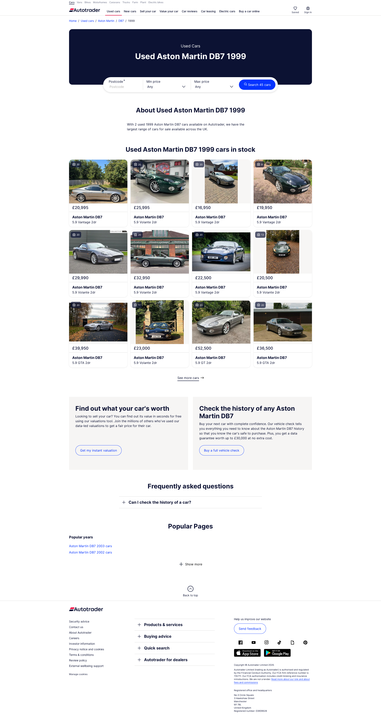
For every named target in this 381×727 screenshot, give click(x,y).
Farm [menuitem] (135, 2)
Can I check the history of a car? (160, 502)
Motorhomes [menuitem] (100, 2)
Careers (74, 638)
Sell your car (148, 11)
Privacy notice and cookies (86, 649)
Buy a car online (249, 11)
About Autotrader (80, 632)
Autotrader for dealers (166, 659)
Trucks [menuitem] (126, 2)
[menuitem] (113, 11)
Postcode (116, 81)
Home (73, 20)
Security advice (79, 621)
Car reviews (189, 11)
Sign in (308, 12)
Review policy (78, 660)
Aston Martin (106, 20)
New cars (130, 11)
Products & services (163, 624)
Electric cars (227, 11)
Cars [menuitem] (71, 2)
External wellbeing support (86, 666)
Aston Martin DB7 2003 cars (90, 546)
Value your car (169, 11)
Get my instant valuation (98, 450)
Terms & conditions (81, 654)
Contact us (76, 627)
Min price (153, 81)
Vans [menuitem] (79, 2)
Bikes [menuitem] (88, 2)
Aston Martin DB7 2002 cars (90, 552)
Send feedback (250, 629)
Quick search (156, 648)
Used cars (113, 11)
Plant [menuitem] (143, 2)
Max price (201, 81)
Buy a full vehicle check (221, 450)
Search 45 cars (259, 85)
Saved (295, 12)
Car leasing (208, 11)
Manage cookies (78, 674)
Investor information (82, 643)
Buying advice (157, 636)
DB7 (121, 20)
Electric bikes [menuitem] (155, 2)
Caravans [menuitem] (114, 2)
